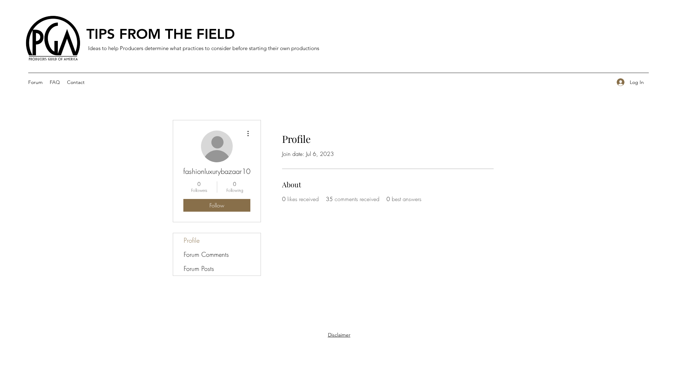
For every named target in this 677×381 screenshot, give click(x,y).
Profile (192, 240)
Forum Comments (206, 254)
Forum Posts (199, 268)
